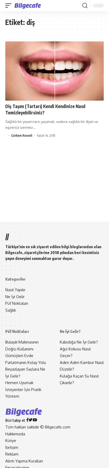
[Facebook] (27, 420)
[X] (31, 420)
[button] (9, 5)
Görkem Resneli (21, 136)
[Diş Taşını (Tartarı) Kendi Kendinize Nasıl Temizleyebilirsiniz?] (54, 71)
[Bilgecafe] (28, 5)
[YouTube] (35, 420)
